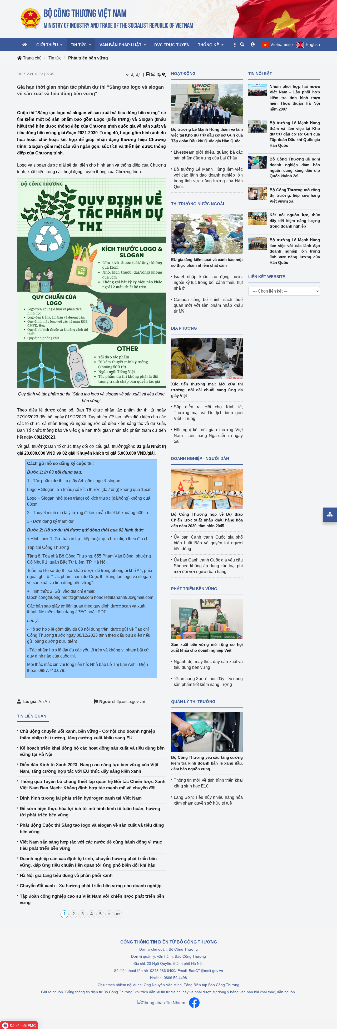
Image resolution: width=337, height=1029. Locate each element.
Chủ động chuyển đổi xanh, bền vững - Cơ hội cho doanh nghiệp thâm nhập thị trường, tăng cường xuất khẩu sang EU (87, 734)
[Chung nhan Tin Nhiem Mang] (161, 1003)
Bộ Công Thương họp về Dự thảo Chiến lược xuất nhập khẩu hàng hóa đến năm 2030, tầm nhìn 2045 (207, 520)
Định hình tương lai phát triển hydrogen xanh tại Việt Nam (81, 798)
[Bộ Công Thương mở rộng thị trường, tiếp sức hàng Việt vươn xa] (259, 193)
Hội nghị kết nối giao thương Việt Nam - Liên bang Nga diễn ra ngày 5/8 (208, 436)
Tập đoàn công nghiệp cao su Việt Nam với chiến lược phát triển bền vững (92, 899)
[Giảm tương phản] (164, 74)
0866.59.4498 (175, 978)
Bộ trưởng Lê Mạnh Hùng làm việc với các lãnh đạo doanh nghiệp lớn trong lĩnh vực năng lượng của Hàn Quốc (295, 251)
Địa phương (184, 328)
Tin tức (54, 58)
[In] (148, 74)
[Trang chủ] (107, 19)
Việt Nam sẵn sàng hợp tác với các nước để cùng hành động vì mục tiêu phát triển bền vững (91, 845)
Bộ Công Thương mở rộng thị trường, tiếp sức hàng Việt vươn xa (295, 195)
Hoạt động (183, 73)
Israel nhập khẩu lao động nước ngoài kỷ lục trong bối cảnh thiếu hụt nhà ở (208, 282)
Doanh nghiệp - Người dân (200, 458)
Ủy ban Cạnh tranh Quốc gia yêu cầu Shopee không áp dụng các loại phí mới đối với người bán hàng (208, 566)
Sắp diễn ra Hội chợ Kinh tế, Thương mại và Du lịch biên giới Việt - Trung (208, 413)
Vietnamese (281, 44)
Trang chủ (32, 58)
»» (118, 914)
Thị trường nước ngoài (197, 204)
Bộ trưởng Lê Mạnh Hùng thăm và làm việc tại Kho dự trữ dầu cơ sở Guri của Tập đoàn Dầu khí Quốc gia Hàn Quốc (207, 135)
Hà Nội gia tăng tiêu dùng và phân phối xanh (66, 875)
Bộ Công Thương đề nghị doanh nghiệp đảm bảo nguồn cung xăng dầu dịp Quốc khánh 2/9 (295, 167)
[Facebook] (194, 1002)
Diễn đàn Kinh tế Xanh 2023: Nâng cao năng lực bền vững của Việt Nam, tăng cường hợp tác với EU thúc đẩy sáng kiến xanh (89, 768)
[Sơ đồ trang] (330, 515)
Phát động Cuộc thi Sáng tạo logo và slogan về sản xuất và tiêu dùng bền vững (92, 828)
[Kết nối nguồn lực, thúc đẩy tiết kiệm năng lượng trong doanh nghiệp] (259, 218)
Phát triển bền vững (88, 58)
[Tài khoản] (252, 44)
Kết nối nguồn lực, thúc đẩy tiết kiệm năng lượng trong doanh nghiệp (295, 220)
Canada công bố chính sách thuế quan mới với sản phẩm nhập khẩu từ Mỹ (208, 305)
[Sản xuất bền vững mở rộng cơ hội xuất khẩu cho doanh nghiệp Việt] (207, 618)
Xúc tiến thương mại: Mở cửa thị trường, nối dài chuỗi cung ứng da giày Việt (207, 390)
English (313, 44)
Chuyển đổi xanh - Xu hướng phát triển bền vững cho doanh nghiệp (90, 885)
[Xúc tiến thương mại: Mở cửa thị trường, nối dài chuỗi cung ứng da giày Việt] (207, 358)
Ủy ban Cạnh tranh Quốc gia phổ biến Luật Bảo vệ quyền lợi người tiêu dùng (208, 543)
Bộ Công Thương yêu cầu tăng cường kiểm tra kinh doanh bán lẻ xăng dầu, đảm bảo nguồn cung (207, 763)
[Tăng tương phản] (158, 74)
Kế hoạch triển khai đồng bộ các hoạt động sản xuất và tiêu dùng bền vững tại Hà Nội (92, 751)
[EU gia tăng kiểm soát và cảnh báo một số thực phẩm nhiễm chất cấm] (207, 234)
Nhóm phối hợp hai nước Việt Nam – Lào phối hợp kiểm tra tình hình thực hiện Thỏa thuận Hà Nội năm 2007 (295, 97)
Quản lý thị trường (193, 701)
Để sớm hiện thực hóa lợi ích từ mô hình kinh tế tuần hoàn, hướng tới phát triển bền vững (90, 811)
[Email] (153, 74)
